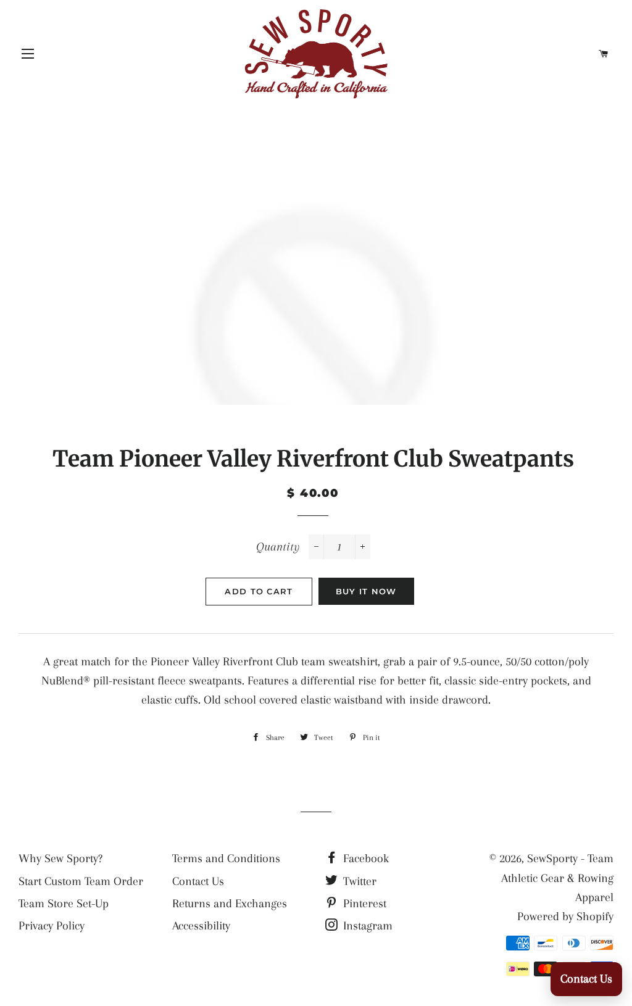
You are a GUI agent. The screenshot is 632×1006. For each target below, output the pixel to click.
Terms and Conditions (226, 858)
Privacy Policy (52, 926)
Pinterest (363, 903)
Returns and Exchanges (229, 903)
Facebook (364, 858)
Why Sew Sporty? (60, 858)
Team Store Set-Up (64, 903)
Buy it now (366, 591)
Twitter (358, 881)
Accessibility (201, 926)
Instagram (366, 926)
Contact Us (198, 881)
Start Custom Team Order (81, 881)
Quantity (277, 547)
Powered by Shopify (565, 916)
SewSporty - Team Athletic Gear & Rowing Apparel (557, 878)
